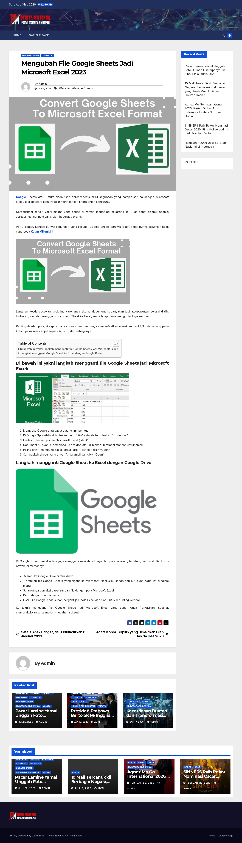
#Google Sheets (82, 88)
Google (21, 197)
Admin (43, 83)
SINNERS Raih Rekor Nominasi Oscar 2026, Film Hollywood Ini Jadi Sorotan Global (206, 129)
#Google (64, 88)
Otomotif (21, 697)
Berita (145, 702)
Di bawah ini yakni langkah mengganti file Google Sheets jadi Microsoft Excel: (69, 348)
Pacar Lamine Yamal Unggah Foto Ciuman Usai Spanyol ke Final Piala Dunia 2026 (205, 70)
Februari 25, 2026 (143, 782)
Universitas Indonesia (28, 706)
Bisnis (141, 763)
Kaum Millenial (41, 231)
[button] (223, 35)
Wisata (46, 706)
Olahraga (47, 693)
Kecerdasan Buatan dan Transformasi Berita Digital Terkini (147, 715)
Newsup (59, 835)
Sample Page (39, 35)
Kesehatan (22, 693)
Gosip (151, 763)
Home (17, 35)
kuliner (35, 693)
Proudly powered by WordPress (27, 835)
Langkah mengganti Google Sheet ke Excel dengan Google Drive (61, 353)
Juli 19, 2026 (83, 788)
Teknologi (47, 56)
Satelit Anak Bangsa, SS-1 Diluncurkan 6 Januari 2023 (53, 634)
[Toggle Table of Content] (114, 344)
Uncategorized (30, 56)
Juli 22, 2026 (27, 788)
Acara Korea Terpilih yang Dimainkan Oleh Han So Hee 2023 (130, 634)
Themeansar (75, 835)
